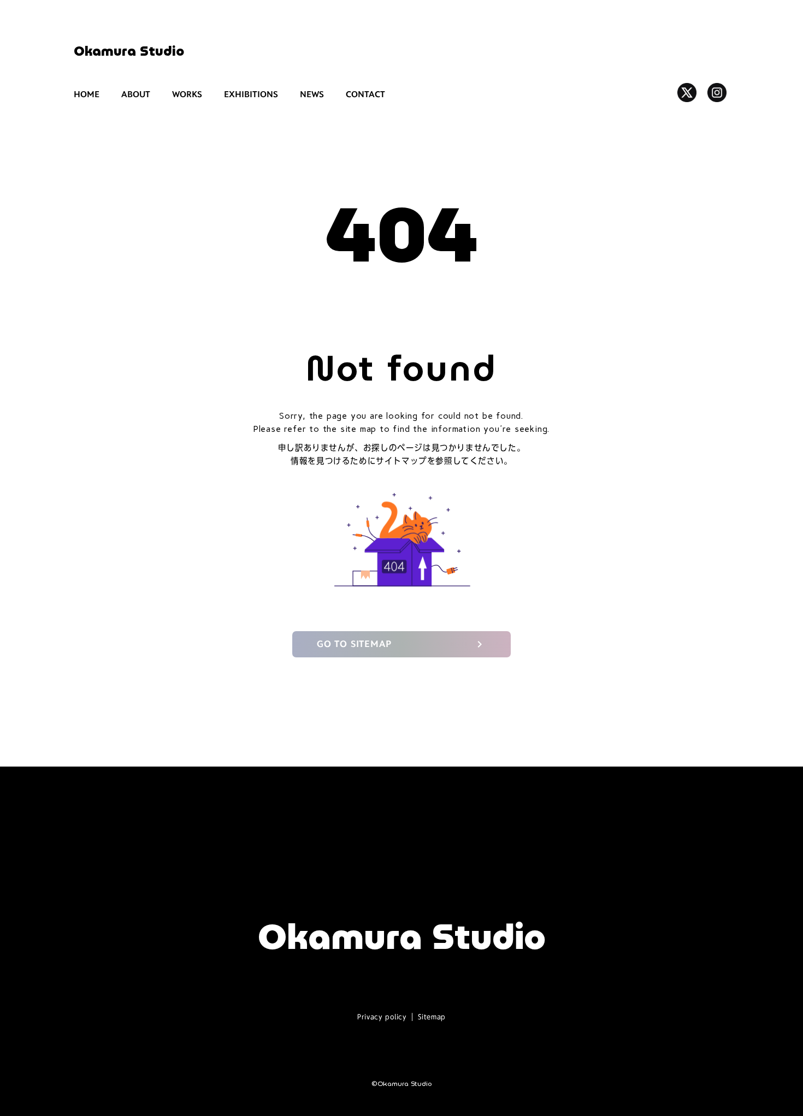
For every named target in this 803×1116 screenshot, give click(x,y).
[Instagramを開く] (717, 92)
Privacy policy (381, 1017)
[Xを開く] (687, 92)
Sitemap (432, 1017)
